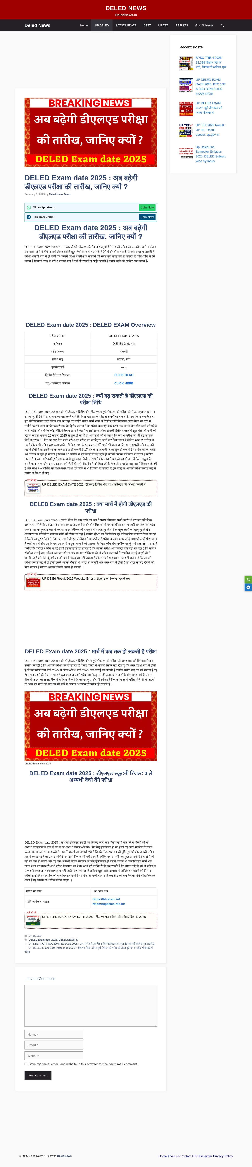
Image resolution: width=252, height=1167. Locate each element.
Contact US (188, 1156)
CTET (147, 25)
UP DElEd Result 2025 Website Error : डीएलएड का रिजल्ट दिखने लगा (86, 578)
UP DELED (102, 25)
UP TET (163, 25)
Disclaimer (204, 1156)
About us (174, 1156)
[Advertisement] (91, 61)
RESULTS (181, 25)
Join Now (147, 207)
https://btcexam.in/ (106, 899)
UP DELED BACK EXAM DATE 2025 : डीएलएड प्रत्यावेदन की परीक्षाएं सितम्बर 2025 (94, 917)
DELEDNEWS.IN (68, 939)
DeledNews (64, 1155)
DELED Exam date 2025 (43, 939)
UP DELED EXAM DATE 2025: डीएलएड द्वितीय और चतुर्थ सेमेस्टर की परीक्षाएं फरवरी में (94, 484)
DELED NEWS (126, 8)
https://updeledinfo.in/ (108, 904)
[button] (222, 25)
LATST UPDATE (126, 25)
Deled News (37, 25)
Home (84, 25)
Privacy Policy (223, 1156)
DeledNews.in (126, 15)
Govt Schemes (204, 25)
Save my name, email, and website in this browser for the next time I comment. (83, 1064)
